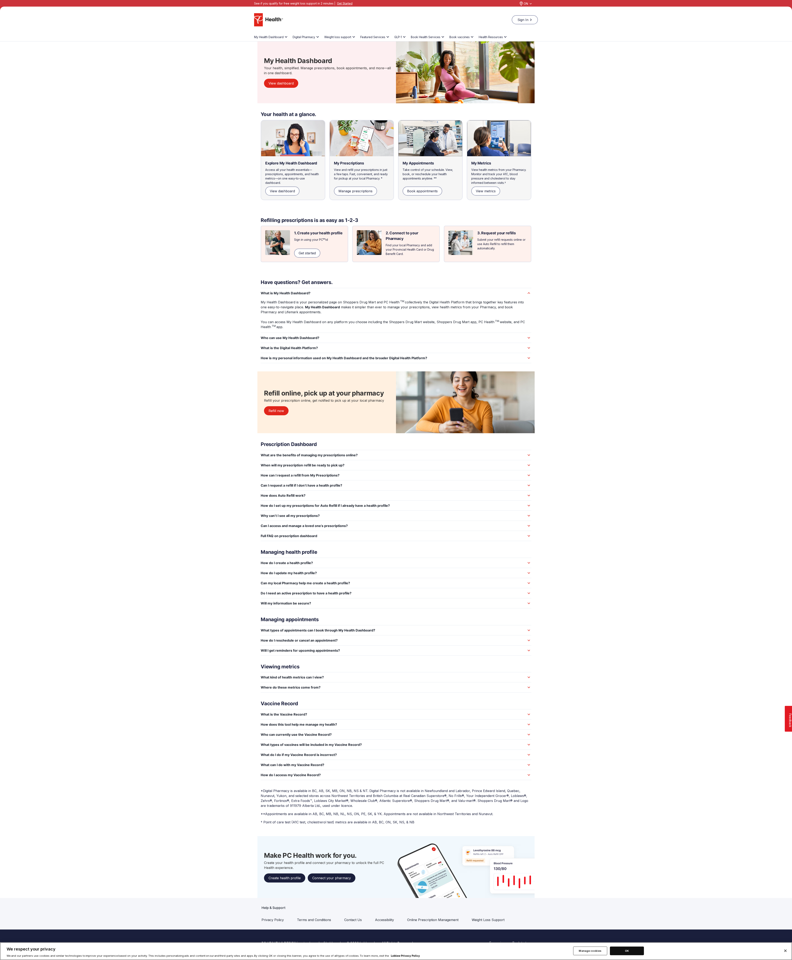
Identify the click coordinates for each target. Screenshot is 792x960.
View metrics (486, 191)
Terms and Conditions (314, 920)
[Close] (785, 950)
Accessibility (384, 920)
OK (627, 950)
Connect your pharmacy (331, 878)
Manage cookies (590, 950)
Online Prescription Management (432, 920)
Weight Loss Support (488, 920)
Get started (307, 253)
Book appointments (422, 191)
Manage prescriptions (355, 191)
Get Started (344, 3)
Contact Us (353, 920)
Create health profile (285, 878)
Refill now (276, 411)
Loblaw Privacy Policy (405, 955)
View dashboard (281, 83)
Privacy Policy (273, 920)
